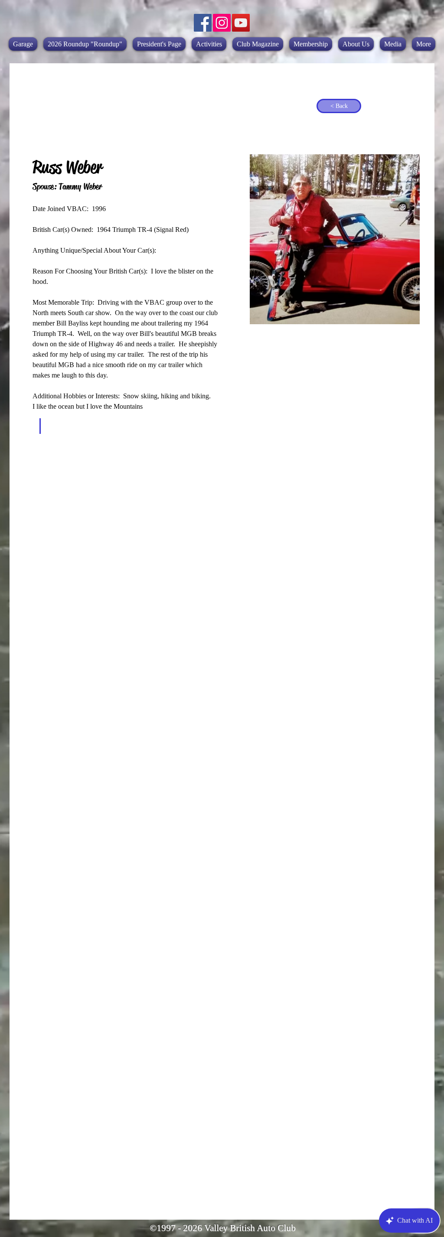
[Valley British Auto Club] (203, 23)
